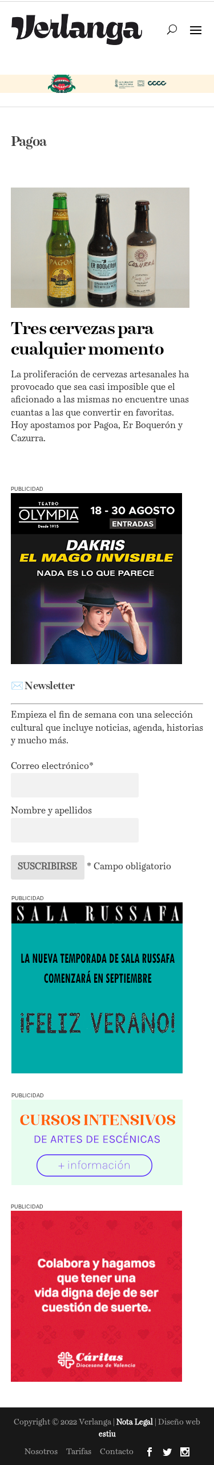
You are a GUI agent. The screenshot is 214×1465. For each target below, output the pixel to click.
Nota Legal (135, 1422)
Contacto (117, 1452)
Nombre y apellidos (51, 811)
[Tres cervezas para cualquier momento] (100, 247)
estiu (107, 1434)
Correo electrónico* (52, 766)
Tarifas (78, 1452)
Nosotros (41, 1452)
